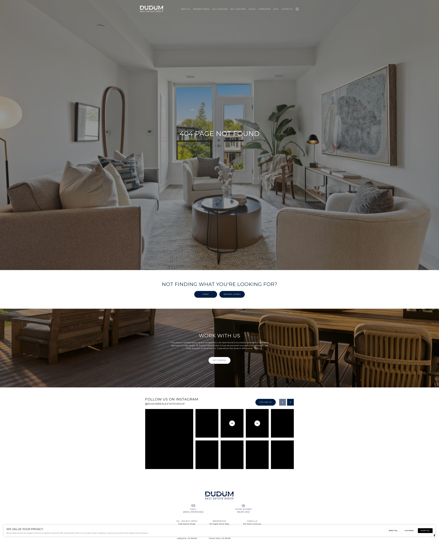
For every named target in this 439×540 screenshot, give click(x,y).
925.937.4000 (243, 512)
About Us (185, 9)
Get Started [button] (219, 360)
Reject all (393, 530)
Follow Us (266, 402)
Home (206, 294)
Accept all (425, 530)
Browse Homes (232, 294)
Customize (409, 530)
